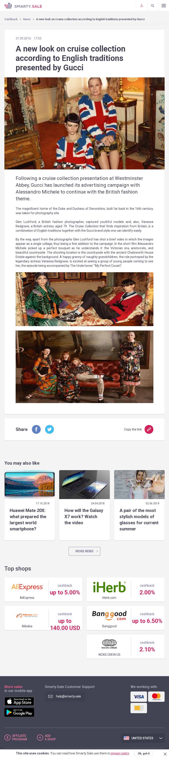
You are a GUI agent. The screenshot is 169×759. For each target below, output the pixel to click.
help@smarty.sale (68, 696)
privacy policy (120, 753)
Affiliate (19, 737)
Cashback (11, 19)
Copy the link (133, 429)
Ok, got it (144, 753)
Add (50, 737)
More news (84, 551)
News (27, 19)
